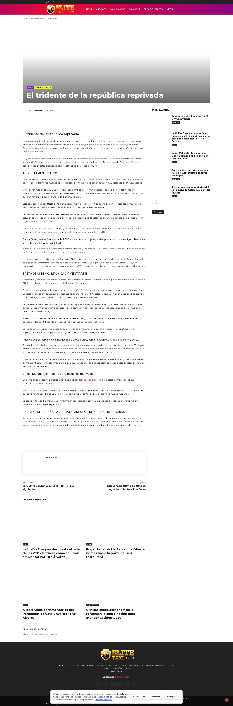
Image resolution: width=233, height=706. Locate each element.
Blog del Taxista (153, 9)
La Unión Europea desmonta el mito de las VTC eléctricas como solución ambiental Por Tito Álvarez (51, 553)
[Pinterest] (173, 2)
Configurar (172, 696)
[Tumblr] (178, 2)
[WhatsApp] (80, 120)
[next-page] (158, 202)
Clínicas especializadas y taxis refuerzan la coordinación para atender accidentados (110, 613)
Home (89, 9)
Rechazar (155, 696)
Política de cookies (103, 699)
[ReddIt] (88, 120)
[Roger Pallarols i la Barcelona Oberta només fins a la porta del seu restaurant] (116, 525)
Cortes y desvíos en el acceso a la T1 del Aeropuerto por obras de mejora (190, 173)
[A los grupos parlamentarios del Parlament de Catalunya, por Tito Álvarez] (52, 585)
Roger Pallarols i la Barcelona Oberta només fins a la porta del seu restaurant (115, 553)
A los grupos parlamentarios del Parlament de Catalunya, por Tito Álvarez (49, 613)
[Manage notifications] (227, 700)
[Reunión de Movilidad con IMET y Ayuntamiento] (161, 120)
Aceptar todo (139, 696)
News (170, 9)
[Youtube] (186, 2)
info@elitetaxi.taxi (122, 677)
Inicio (25, 18)
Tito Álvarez (37, 110)
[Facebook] (164, 2)
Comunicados (117, 9)
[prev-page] (153, 202)
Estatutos (185, 699)
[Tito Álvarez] (26, 110)
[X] (182, 2)
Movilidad (175, 122)
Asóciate (101, 9)
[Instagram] (169, 2)
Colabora (134, 9)
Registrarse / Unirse (51, 2)
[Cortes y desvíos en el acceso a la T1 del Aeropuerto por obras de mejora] (161, 174)
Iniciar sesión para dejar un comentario (40, 634)
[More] (112, 120)
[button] (185, 9)
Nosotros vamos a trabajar (36, 390)
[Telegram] (104, 120)
